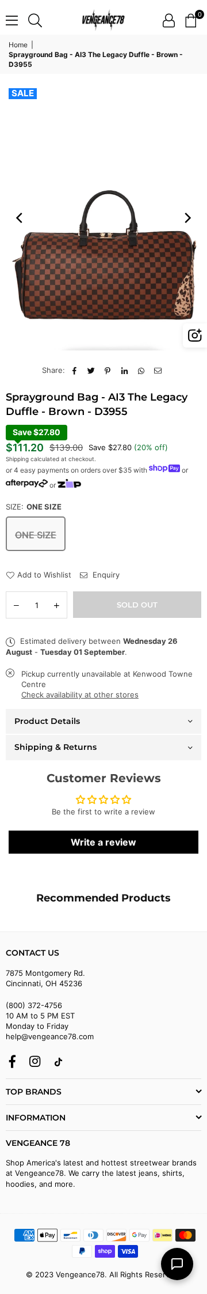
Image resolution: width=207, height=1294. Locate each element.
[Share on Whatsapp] (141, 370)
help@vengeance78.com (50, 1036)
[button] (190, 20)
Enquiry (105, 574)
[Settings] (169, 20)
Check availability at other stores (80, 694)
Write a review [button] (103, 842)
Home (18, 44)
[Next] (186, 218)
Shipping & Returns (55, 747)
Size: (34, 506)
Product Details (47, 721)
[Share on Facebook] (74, 370)
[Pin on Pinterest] (107, 370)
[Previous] (20, 218)
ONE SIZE (35, 535)
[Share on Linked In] (124, 370)
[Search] (35, 20)
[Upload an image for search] (195, 335)
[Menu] (12, 20)
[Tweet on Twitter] (91, 370)
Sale (23, 93)
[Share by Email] (158, 370)
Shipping (17, 458)
